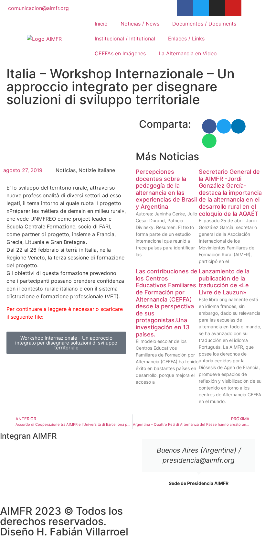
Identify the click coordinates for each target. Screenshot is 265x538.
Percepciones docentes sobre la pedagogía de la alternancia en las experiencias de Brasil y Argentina (166, 189)
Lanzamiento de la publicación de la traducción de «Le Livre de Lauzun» (224, 282)
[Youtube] (233, 8)
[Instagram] (217, 8)
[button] (209, 126)
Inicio (101, 23)
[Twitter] (201, 8)
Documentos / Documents (204, 23)
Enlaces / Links (186, 38)
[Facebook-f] (185, 8)
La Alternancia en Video (188, 53)
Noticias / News (140, 23)
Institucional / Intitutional (125, 38)
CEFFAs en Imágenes (120, 53)
